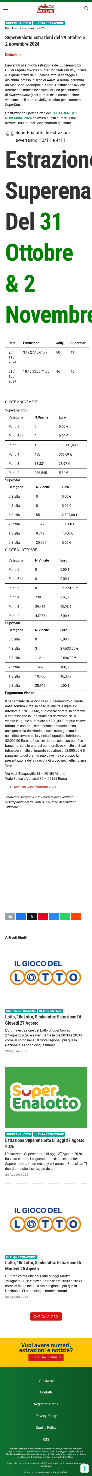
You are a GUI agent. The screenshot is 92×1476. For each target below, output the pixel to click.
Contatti (46, 1392)
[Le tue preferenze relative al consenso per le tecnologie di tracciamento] (84, 1468)
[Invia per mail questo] (10, 916)
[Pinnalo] (43, 916)
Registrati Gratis (46, 1404)
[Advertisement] (46, 861)
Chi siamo (46, 1380)
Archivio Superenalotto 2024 (35, 787)
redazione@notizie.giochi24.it (53, 1472)
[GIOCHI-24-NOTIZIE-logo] (46, 8)
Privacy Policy (46, 1416)
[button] (5, 8)
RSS (46, 1439)
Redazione (13, 55)
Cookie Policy (46, 1428)
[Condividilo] (21, 916)
